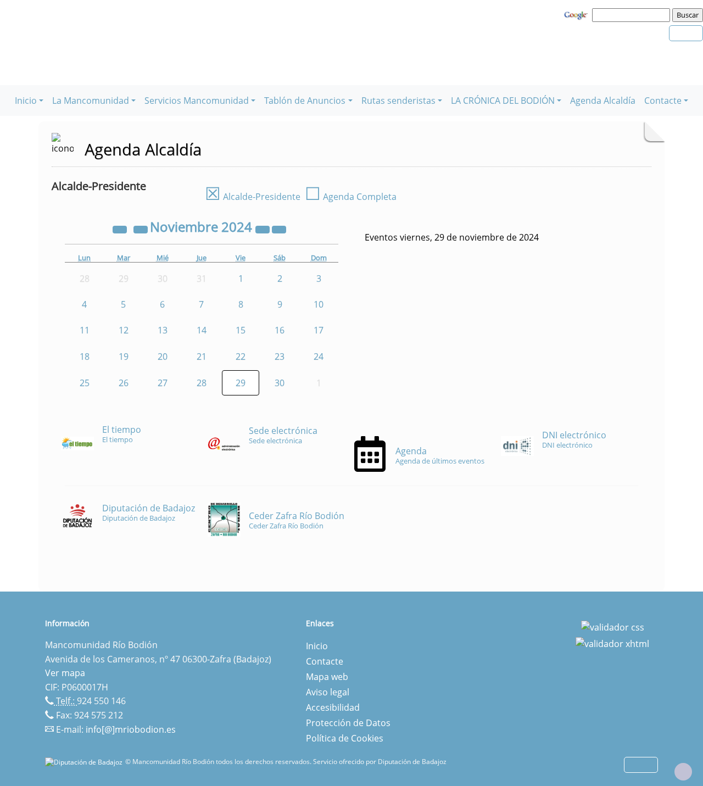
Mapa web (327, 677)
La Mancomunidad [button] (90, 100)
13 (163, 330)
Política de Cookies (344, 738)
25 (85, 383)
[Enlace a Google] (577, 14)
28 (202, 383)
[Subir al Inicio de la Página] (683, 772)
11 (85, 330)
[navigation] (632, 15)
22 (241, 356)
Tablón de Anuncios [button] (304, 100)
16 (279, 330)
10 (318, 304)
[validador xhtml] (612, 643)
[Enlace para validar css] (612, 627)
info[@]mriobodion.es (131, 729)
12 (124, 330)
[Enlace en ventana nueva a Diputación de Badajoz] (85, 761)
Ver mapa (65, 673)
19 (124, 356)
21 (202, 356)
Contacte (324, 661)
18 (85, 356)
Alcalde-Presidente (252, 197)
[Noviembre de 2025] (263, 228)
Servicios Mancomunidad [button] (196, 100)
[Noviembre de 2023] (121, 228)
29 (241, 383)
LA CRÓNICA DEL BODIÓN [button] (503, 100)
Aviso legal (327, 692)
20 (163, 356)
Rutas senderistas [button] (398, 100)
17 (318, 330)
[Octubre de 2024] (141, 228)
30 (279, 383)
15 (241, 330)
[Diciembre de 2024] (279, 228)
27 (163, 383)
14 (202, 330)
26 (124, 383)
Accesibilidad (333, 707)
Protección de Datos (348, 723)
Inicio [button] (26, 100)
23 (279, 356)
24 (318, 356)
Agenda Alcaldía (602, 100)
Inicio (317, 646)
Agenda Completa (351, 197)
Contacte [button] (663, 100)
